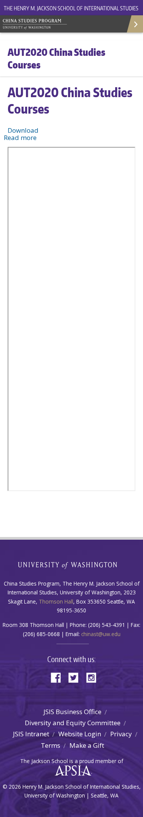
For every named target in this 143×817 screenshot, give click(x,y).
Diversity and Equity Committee (73, 722)
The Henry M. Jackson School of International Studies (71, 8)
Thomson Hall (56, 601)
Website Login (79, 733)
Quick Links (134, 24)
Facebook (59, 676)
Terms (50, 745)
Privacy (121, 733)
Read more (20, 137)
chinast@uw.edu (101, 634)
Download (23, 130)
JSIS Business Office (72, 711)
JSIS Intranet (31, 733)
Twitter (76, 676)
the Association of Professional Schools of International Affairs (71, 770)
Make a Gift (86, 745)
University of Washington (71, 564)
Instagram (94, 676)
